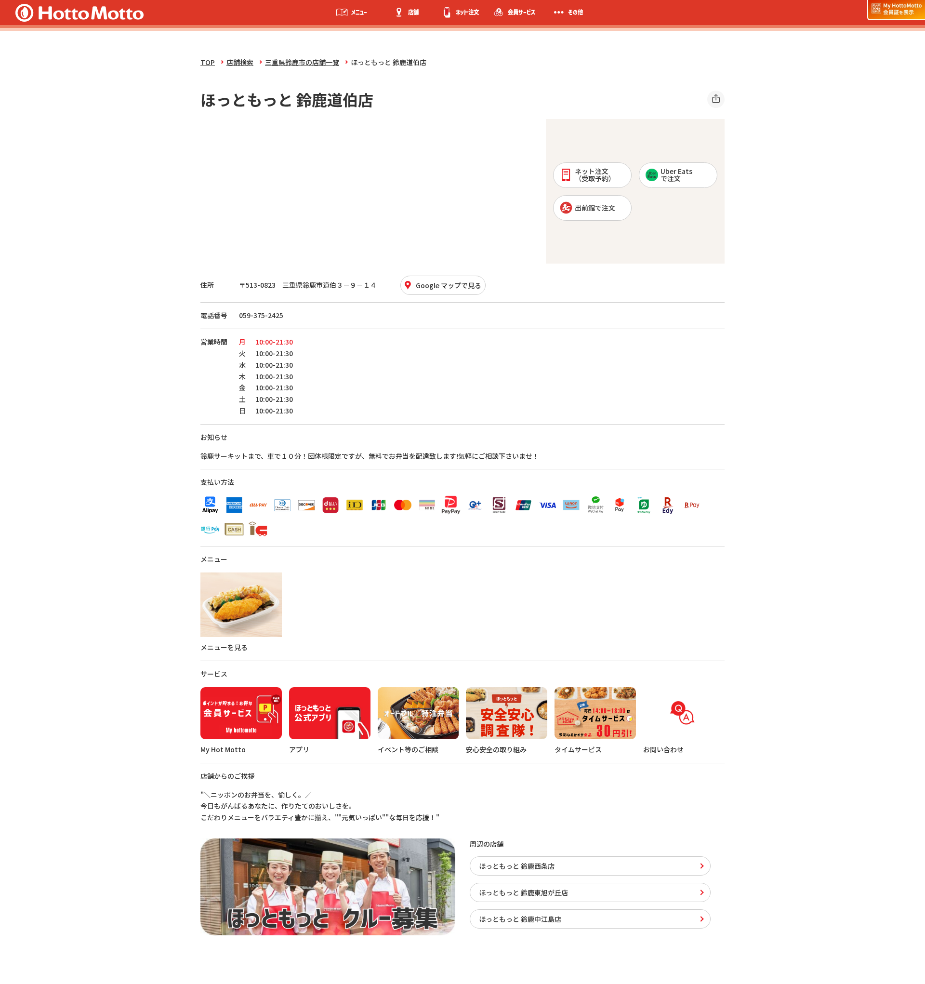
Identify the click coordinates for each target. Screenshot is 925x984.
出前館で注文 (595, 208)
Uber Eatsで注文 (676, 174)
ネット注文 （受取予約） (595, 174)
